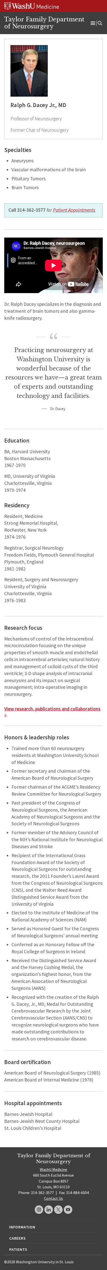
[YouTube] (68, 1209)
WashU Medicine (53, 1169)
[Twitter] (58, 1209)
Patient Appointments (74, 210)
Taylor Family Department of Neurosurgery (44, 23)
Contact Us (53, 1198)
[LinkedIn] (48, 1209)
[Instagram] (39, 1209)
